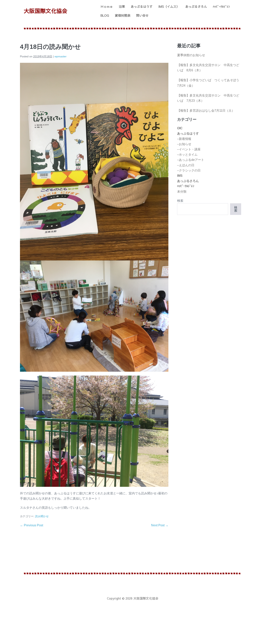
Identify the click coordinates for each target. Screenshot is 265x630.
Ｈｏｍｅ (106, 6)
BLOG (104, 15)
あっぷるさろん (196, 6)
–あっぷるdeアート (190, 159)
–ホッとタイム (187, 154)
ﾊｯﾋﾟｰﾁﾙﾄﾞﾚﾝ (221, 6)
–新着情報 (184, 138)
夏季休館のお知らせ (191, 55)
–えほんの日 (185, 165)
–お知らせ (184, 144)
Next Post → (159, 525)
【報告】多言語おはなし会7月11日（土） (206, 110)
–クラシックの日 (189, 170)
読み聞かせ (42, 516)
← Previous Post (31, 525)
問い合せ (142, 15)
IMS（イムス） (168, 6)
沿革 (122, 6)
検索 (180, 200)
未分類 (181, 191)
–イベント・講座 (189, 149)
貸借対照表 (122, 15)
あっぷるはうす (141, 6)
